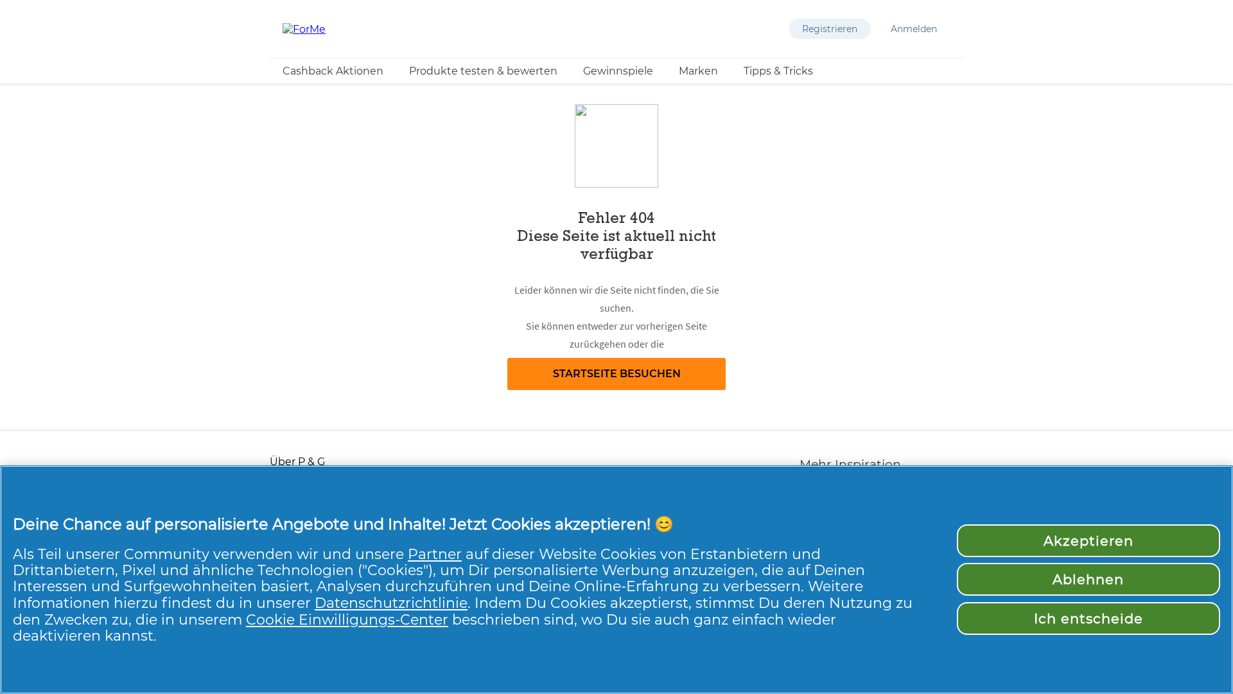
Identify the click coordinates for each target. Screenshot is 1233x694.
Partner (435, 554)
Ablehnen (1088, 579)
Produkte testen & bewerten (483, 71)
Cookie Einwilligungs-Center (347, 619)
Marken (698, 71)
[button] (830, 29)
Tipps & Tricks (778, 71)
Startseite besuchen (617, 374)
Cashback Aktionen (333, 71)
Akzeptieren (1088, 541)
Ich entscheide (1089, 618)
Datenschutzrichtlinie (391, 602)
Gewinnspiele (618, 71)
